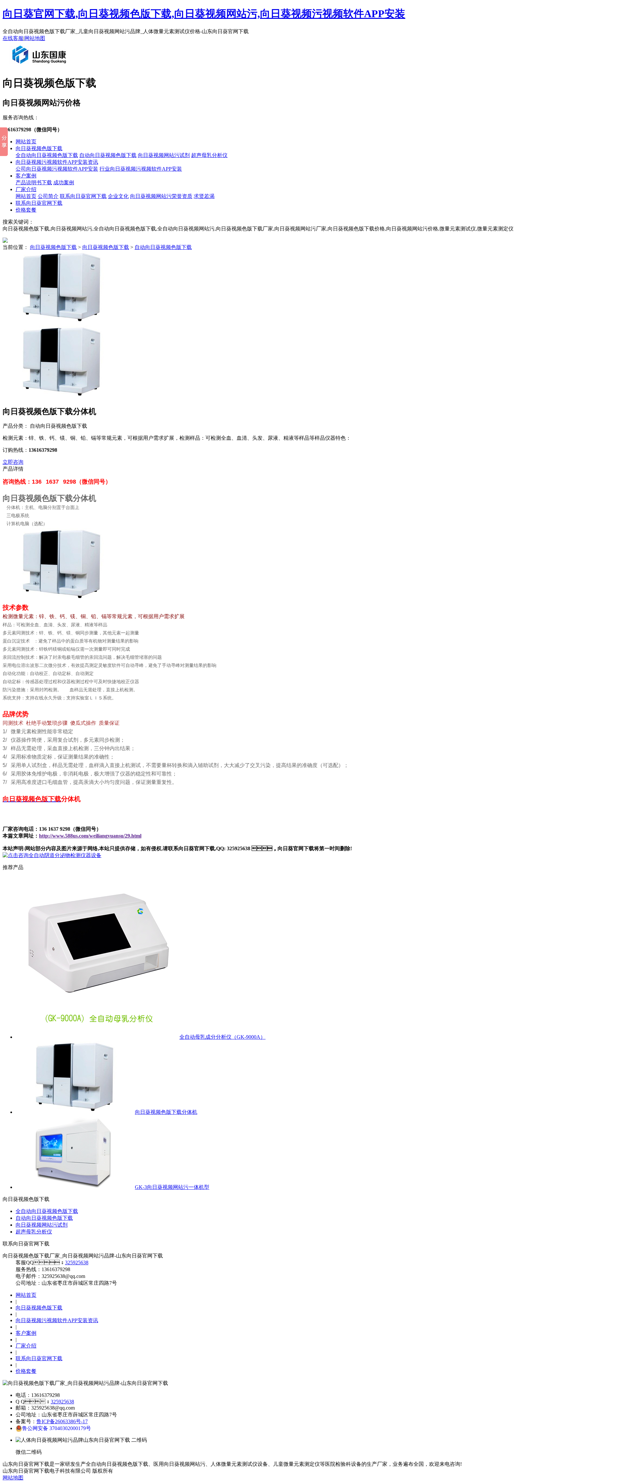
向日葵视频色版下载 (39, 148)
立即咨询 (13, 462)
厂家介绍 (26, 189)
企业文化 (118, 196)
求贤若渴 (204, 196)
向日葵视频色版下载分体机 (166, 1112)
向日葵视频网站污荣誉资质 (161, 196)
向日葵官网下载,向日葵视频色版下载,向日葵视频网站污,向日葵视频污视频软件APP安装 (204, 14)
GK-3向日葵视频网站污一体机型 (172, 1187)
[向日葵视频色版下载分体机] (75, 1112)
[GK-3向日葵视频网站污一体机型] (75, 1187)
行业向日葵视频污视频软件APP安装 (140, 169)
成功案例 (63, 182)
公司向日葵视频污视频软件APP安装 (57, 169)
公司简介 (48, 196)
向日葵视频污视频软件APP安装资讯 (57, 162)
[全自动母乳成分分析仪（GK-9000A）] (97, 1037)
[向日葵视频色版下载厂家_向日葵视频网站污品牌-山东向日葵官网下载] (41, 66)
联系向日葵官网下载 (83, 196)
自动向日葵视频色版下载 (107, 155)
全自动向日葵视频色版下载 (47, 155)
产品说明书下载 (34, 182)
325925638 (76, 1262)
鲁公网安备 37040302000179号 (56, 1428)
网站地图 (34, 38)
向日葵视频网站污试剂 (164, 155)
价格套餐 (26, 210)
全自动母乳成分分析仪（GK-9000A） (222, 1037)
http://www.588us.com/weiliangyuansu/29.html (90, 836)
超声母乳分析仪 (209, 155)
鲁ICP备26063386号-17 (62, 1421)
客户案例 (26, 175)
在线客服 (13, 38)
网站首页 (26, 141)
